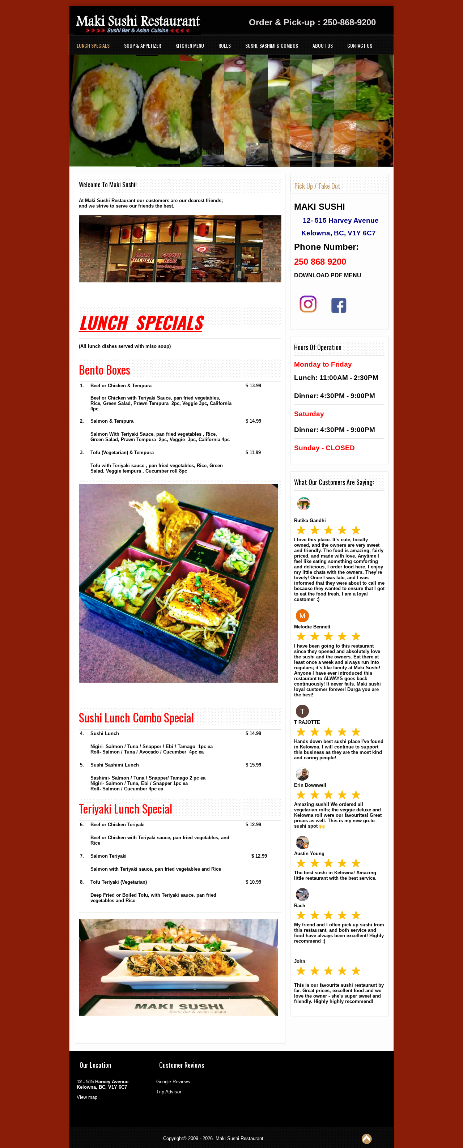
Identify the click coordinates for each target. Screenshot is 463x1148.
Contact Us (359, 45)
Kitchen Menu (189, 45)
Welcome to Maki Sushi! (108, 184)
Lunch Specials (93, 45)
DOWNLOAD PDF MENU (327, 275)
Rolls (224, 45)
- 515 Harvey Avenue (345, 220)
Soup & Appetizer (142, 45)
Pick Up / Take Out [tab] (317, 186)
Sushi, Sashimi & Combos (271, 45)
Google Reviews (173, 1081)
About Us (323, 45)
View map (87, 1097)
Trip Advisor (168, 1091)
